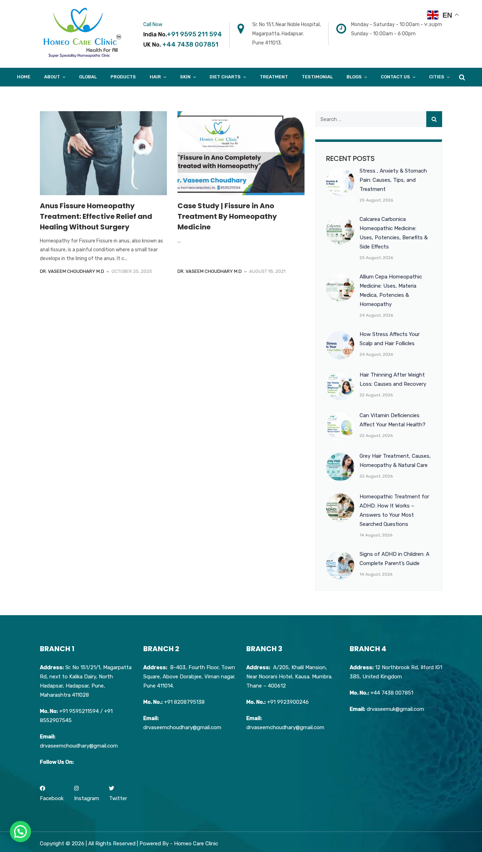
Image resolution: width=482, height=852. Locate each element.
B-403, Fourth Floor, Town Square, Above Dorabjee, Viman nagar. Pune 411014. (189, 676)
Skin (185, 76)
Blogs (354, 76)
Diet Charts (225, 76)
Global (88, 76)
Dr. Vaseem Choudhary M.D (72, 271)
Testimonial (317, 76)
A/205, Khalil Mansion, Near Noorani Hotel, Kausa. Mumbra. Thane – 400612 (289, 676)
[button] (20, 831)
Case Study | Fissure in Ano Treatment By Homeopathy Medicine (227, 216)
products (123, 76)
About (52, 76)
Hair (155, 76)
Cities (436, 76)
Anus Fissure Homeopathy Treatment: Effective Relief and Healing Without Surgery (96, 216)
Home (23, 76)
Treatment (274, 76)
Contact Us (395, 76)
